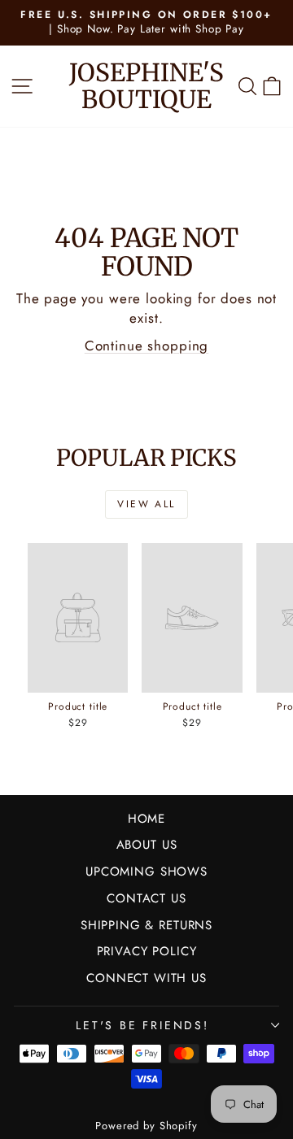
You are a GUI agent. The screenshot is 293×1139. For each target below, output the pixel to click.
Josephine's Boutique (146, 86)
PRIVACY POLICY (147, 951)
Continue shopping (146, 345)
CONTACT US (146, 898)
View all (146, 504)
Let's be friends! (142, 1025)
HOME (146, 819)
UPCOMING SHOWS (146, 871)
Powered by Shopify (146, 1125)
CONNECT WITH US (146, 978)
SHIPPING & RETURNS (146, 925)
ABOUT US (146, 845)
